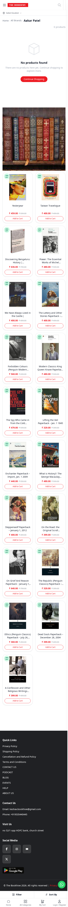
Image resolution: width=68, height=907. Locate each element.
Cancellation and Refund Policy (19, 756)
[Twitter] (7, 859)
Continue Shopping (34, 79)
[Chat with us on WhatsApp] (61, 884)
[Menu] (4, 5)
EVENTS (7, 782)
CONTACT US (9, 767)
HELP (5, 788)
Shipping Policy (11, 751)
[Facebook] (7, 849)
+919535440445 (19, 814)
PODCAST (8, 772)
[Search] (59, 5)
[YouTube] (27, 849)
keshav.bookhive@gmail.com (25, 809)
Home (6, 20)
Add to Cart (18, 218)
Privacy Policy (10, 746)
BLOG (6, 777)
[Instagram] (17, 849)
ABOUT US (8, 793)
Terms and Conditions (14, 761)
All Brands (16, 20)
